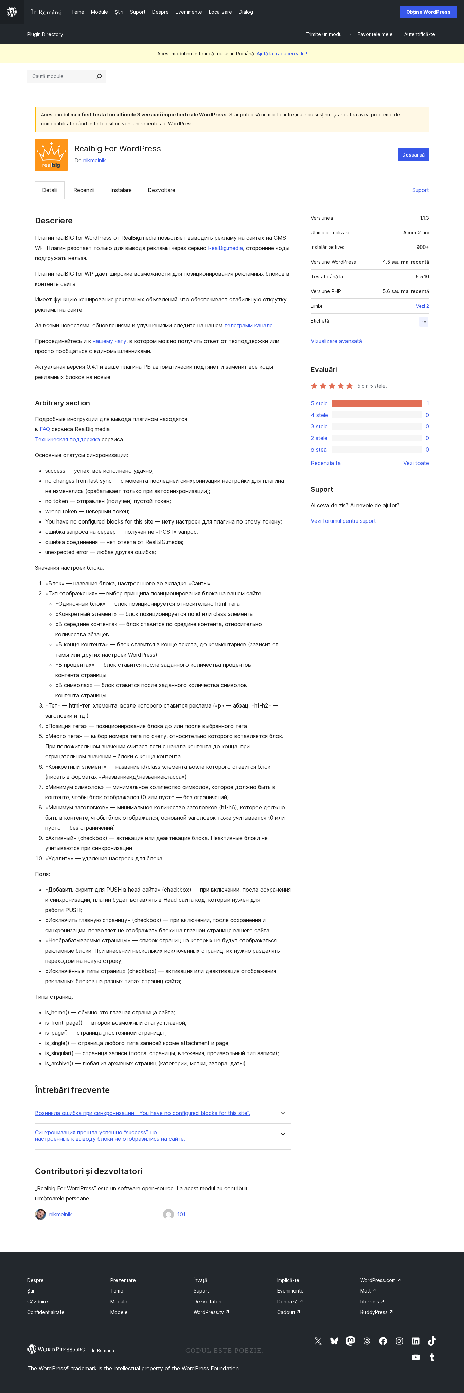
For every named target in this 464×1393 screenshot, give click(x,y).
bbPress (372, 1301)
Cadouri (289, 1312)
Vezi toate (416, 463)
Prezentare (123, 1280)
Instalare (121, 190)
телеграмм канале (248, 325)
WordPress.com (380, 1280)
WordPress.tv (212, 1312)
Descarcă (413, 155)
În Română (103, 1350)
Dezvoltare (161, 190)
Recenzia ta (326, 463)
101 (181, 1214)
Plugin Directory (45, 34)
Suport (420, 190)
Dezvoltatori (207, 1301)
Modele (119, 1312)
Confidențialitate (46, 1312)
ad (423, 321)
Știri (31, 1291)
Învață (200, 1280)
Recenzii (83, 190)
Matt (368, 1291)
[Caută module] (99, 76)
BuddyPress (376, 1312)
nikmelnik (94, 160)
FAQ (45, 429)
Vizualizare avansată (336, 340)
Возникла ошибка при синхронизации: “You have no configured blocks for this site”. (142, 1113)
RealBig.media (225, 247)
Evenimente (290, 1291)
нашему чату (109, 340)
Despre (35, 1280)
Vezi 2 (422, 306)
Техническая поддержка (67, 439)
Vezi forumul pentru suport (343, 520)
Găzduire (37, 1301)
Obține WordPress (428, 12)
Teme (116, 1291)
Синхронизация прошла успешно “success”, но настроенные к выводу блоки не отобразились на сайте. (110, 1135)
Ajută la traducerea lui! (282, 53)
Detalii (49, 190)
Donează (290, 1301)
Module (118, 1301)
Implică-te (288, 1280)
